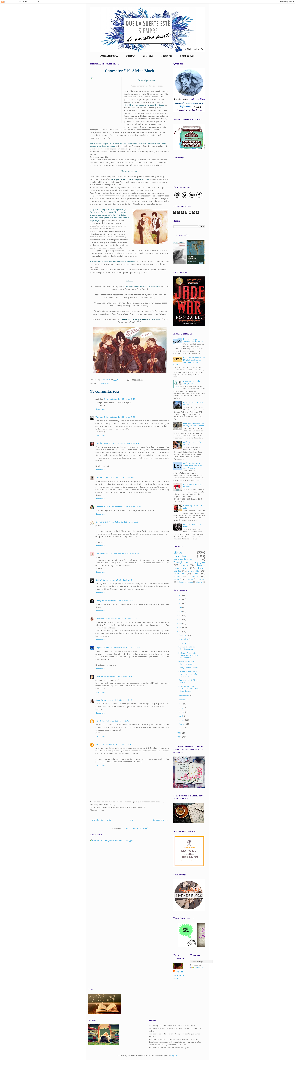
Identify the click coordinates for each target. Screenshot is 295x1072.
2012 (179, 737)
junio (181, 707)
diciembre (183, 635)
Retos (176, 579)
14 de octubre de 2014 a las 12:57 (118, 600)
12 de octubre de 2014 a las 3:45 (119, 398)
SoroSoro (99, 618)
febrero (182, 723)
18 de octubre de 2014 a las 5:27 (116, 700)
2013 (179, 733)
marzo (182, 719)
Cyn (97, 579)
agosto (182, 699)
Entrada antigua (160, 819)
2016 (179, 623)
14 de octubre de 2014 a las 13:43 (121, 618)
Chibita (98, 477)
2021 (179, 603)
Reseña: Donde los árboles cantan (186, 647)
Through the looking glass (189, 562)
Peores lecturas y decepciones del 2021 (193, 339)
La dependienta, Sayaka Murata (194, 485)
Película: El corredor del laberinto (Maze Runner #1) (188, 655)
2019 (179, 611)
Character (104, 383)
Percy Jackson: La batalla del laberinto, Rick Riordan (188, 688)
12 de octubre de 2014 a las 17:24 (125, 506)
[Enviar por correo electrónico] (133, 380)
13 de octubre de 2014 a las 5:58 (122, 521)
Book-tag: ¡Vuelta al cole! (192, 506)
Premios (177, 576)
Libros (177, 552)
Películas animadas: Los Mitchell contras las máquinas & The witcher (189, 361)
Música (184, 565)
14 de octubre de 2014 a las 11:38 (116, 579)
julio (181, 703)
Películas (148, 55)
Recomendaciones (183, 559)
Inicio (132, 819)
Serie (196, 573)
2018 (179, 615)
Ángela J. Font (102, 647)
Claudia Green (101, 443)
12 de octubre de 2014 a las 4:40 (124, 443)
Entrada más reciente (101, 819)
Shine (97, 700)
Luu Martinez (101, 553)
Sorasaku (99, 744)
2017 (179, 619)
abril (181, 715)
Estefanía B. (101, 521)
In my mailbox (194, 571)
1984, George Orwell (188, 667)
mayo (181, 711)
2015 (179, 627)
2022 (179, 599)
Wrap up (199, 582)
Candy (98, 600)
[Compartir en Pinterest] (142, 380)
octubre (182, 643)
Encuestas (189, 579)
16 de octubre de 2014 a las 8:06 (116, 676)
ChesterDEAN (101, 506)
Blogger (173, 1055)
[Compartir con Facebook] (139, 380)
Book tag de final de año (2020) (192, 382)
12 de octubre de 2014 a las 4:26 (119, 416)
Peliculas (179, 556)
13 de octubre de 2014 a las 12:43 (124, 553)
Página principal (109, 55)
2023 (179, 595)
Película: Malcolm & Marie (192, 525)
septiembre (184, 695)
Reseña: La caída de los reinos (193, 403)
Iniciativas (201, 579)
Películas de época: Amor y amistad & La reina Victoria (192, 465)
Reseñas (130, 55)
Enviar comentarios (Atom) (136, 828)
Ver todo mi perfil (178, 976)
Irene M (179, 971)
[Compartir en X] (137, 380)
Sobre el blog (187, 55)
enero (182, 728)
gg (96, 720)
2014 (179, 631)
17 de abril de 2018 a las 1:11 (118, 744)
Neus (97, 676)
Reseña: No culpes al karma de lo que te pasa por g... (187, 674)
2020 (179, 607)
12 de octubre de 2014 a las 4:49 (118, 477)
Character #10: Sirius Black (188, 681)
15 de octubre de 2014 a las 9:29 (124, 647)
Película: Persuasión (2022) (192, 443)
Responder (100, 408)
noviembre (184, 639)
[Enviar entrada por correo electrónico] (128, 379)
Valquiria (99, 416)
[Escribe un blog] (135, 380)
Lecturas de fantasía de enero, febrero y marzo (193, 424)
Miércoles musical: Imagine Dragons (187, 662)
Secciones (166, 55)
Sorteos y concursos (184, 582)
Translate (199, 967)
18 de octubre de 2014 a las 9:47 (113, 720)
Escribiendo (178, 573)
